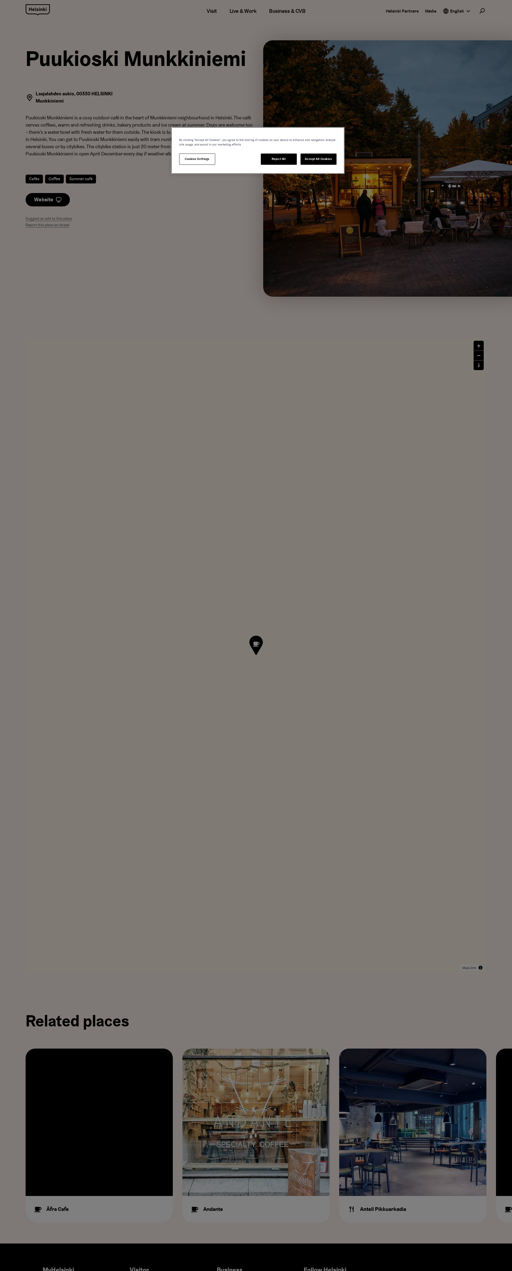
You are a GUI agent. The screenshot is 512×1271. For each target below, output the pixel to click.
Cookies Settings (197, 159)
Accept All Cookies (318, 159)
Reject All (279, 159)
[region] (258, 150)
